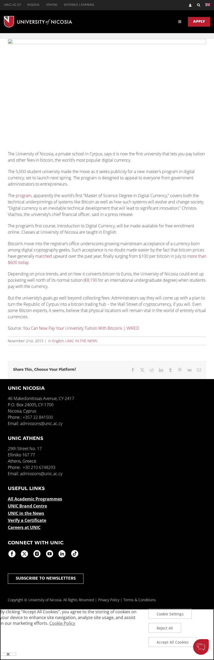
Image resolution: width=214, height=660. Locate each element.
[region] (107, 634)
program (24, 195)
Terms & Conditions (139, 599)
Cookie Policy (62, 623)
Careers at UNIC (24, 527)
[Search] (196, 5)
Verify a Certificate (27, 520)
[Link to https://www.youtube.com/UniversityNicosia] (49, 554)
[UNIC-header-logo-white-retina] (38, 18)
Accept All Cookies (173, 642)
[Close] (8, 654)
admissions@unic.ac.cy (41, 423)
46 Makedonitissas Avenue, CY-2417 (41, 398)
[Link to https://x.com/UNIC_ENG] (24, 554)
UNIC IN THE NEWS (81, 340)
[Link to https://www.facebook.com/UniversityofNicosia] (12, 554)
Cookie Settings (170, 613)
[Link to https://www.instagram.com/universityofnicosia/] (37, 554)
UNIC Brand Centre (27, 506)
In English (56, 340)
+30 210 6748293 (39, 467)
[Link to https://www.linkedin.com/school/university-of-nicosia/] (62, 554)
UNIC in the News (26, 513)
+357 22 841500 (38, 417)
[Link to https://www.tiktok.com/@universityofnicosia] (74, 554)
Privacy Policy (108, 599)
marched (43, 256)
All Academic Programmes (35, 499)
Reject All (165, 628)
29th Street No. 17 (25, 448)
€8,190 (91, 280)
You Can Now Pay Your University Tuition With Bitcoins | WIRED (81, 328)
